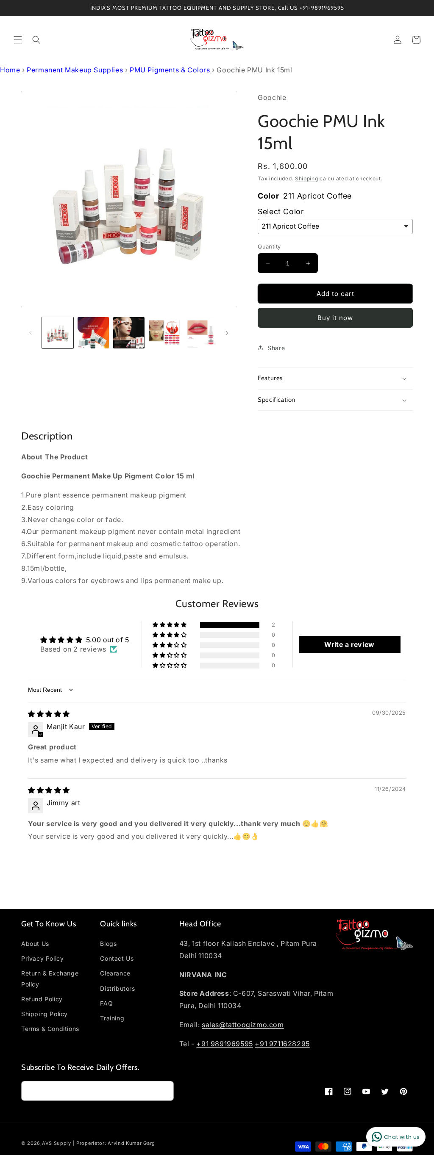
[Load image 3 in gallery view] (129, 332)
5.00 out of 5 (107, 640)
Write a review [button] (349, 644)
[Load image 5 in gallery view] (200, 332)
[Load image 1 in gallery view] (57, 332)
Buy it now (335, 318)
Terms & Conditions (50, 1028)
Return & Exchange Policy (49, 978)
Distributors (117, 988)
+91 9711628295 (282, 1043)
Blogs (108, 943)
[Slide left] (30, 332)
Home (11, 70)
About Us (35, 943)
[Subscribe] (164, 1091)
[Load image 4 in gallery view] (164, 332)
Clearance (115, 973)
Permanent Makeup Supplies (75, 70)
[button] (17, 39)
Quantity (269, 246)
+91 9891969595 (224, 1043)
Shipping (306, 178)
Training (112, 1018)
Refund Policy (42, 999)
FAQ (106, 1003)
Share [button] (276, 347)
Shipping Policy (44, 1013)
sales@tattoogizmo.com (243, 1024)
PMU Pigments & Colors (170, 70)
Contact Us (117, 958)
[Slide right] (227, 332)
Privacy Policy (42, 958)
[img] (49, 714)
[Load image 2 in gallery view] (93, 332)
